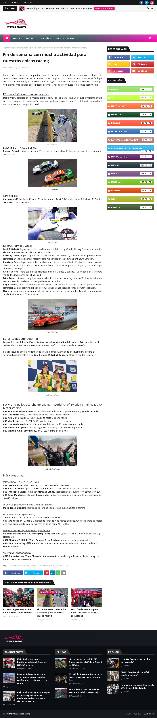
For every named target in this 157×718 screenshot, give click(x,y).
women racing (24, 47)
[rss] (118, 64)
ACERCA (15, 2)
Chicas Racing (11, 67)
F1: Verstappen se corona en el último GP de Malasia (17, 611)
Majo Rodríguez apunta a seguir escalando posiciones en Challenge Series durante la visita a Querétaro (33, 697)
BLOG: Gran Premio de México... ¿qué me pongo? (137, 674)
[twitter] (147, 3)
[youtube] (142, 70)
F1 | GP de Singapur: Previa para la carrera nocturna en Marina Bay (85, 677)
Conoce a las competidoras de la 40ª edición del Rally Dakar (137, 687)
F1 (127, 97)
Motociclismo (127, 156)
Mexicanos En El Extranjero (127, 149)
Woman (26, 565)
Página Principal (10, 47)
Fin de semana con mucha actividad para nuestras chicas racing (51, 612)
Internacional (127, 131)
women (34, 565)
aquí (27, 202)
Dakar (127, 89)
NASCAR (127, 165)
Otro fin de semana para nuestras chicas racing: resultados (84, 612)
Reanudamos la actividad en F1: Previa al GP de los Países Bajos (85, 691)
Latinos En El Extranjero (127, 139)
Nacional (127, 182)
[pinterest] (142, 64)
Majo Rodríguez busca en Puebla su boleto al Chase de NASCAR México (59, 8)
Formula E (127, 114)
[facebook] (141, 3)
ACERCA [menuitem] (16, 38)
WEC (127, 199)
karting (127, 207)
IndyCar (127, 123)
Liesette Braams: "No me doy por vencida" (135, 661)
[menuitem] (6, 38)
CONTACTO (27, 2)
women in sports (46, 565)
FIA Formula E (127, 106)
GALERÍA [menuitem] (45, 38)
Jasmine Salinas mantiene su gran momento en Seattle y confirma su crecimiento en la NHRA (32, 679)
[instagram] (152, 3)
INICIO (6, 2)
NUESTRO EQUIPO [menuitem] (65, 38)
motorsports (15, 565)
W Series (127, 190)
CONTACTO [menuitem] (30, 38)
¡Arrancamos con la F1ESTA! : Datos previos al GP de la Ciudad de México (85, 662)
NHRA (127, 173)
